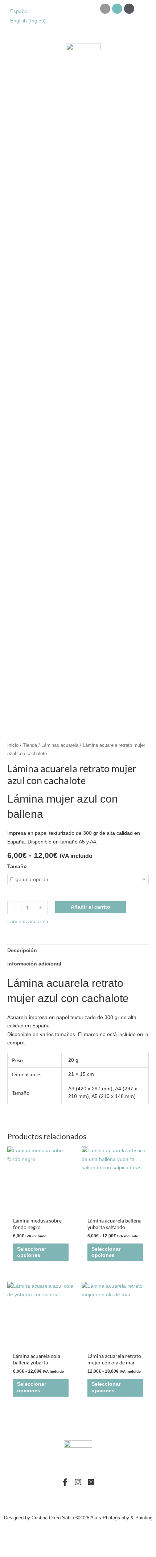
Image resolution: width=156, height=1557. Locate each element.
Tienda (30, 745)
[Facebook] (65, 1482)
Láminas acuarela (59, 745)
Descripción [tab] (22, 950)
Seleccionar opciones (31, 1252)
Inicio (13, 745)
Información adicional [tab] (34, 964)
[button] (10, 58)
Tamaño (17, 866)
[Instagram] (78, 1482)
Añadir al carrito (90, 907)
